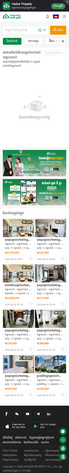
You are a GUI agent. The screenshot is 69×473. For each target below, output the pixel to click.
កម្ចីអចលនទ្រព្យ (52, 451)
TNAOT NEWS (10, 451)
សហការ (45, 442)
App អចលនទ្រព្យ (53, 460)
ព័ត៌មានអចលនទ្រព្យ (54, 455)
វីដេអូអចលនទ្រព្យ (10, 460)
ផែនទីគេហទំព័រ (31, 442)
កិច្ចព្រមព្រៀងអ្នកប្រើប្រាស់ (41, 438)
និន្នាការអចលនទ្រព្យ (33, 455)
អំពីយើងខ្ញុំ (8, 438)
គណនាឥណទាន (31, 451)
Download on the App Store (18, 426)
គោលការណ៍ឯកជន (12, 442)
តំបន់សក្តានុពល (10, 455)
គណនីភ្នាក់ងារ (30, 460)
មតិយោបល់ (20, 438)
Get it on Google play (48, 426)
